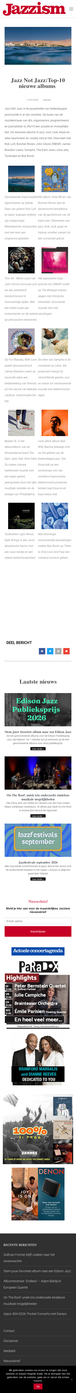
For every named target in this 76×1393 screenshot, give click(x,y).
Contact (9, 1331)
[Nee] (71, 1379)
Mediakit (10, 1351)
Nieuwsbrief (12, 1361)
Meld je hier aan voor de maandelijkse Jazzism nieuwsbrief (38, 910)
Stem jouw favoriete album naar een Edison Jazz (38, 731)
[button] (42, 651)
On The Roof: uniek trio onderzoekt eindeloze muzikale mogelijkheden (38, 797)
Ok (38, 1386)
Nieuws (47, 100)
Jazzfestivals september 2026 (38, 862)
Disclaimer (11, 1341)
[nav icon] (71, 8)
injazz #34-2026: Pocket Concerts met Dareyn (35, 1314)
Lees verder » (38, 749)
